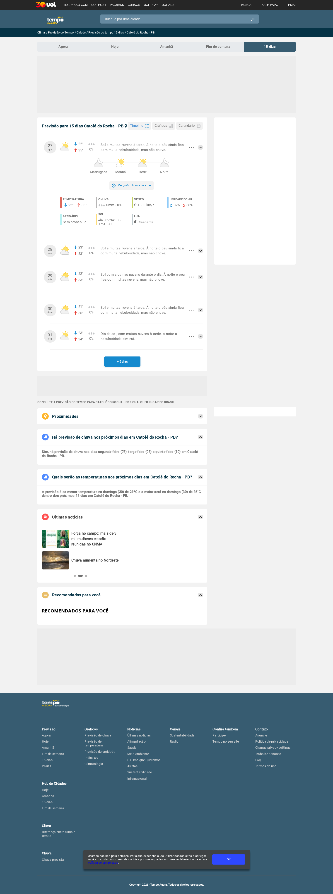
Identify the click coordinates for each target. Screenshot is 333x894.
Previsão (49, 729)
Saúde (132, 747)
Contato (261, 729)
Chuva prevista (53, 859)
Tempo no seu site (225, 741)
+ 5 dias (122, 361)
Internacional (137, 778)
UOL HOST (98, 5)
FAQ (258, 760)
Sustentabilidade (139, 772)
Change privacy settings (273, 747)
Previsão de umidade (99, 751)
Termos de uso (266, 766)
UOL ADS (168, 5)
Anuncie (261, 735)
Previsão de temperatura (93, 743)
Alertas (132, 766)
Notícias (134, 729)
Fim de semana (218, 47)
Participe (219, 735)
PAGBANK (117, 5)
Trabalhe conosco (268, 754)
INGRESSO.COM (76, 5)
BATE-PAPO (269, 5)
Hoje (114, 47)
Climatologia (93, 764)
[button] (75, 576)
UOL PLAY (151, 5)
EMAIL (292, 5)
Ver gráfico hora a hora (132, 185)
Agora (63, 47)
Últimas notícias (139, 735)
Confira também (225, 729)
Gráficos (160, 126)
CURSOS (134, 5)
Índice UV (91, 758)
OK (229, 859)
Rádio (174, 741)
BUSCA (246, 5)
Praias (46, 766)
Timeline (136, 126)
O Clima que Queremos (144, 760)
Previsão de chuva (97, 735)
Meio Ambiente (138, 754)
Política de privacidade (103, 862)
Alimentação (136, 741)
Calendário (187, 126)
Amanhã (166, 47)
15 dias (270, 47)
